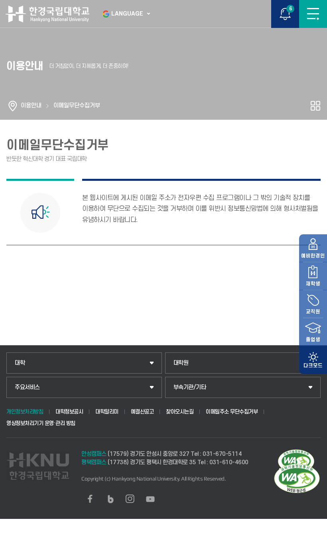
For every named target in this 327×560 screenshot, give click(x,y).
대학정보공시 (69, 412)
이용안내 (31, 105)
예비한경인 (313, 256)
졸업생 (313, 339)
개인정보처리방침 (24, 412)
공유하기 (315, 106)
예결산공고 (142, 412)
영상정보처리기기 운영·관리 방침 (40, 423)
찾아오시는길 (179, 412)
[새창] (90, 499)
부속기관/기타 (189, 387)
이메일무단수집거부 (76, 105)
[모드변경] (313, 360)
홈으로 (13, 106)
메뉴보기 (313, 14)
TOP (313, 553)
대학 (20, 363)
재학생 (313, 284)
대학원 (181, 363)
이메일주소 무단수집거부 (232, 412)
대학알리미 (106, 412)
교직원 (313, 312)
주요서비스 (27, 387)
